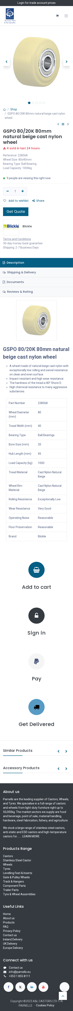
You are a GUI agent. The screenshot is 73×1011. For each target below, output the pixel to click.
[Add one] (23, 191)
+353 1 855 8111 (19, 976)
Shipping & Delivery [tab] (21, 272)
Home (7, 914)
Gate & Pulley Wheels (16, 877)
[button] (6, 62)
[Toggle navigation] (66, 16)
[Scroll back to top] (63, 996)
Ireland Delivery (13, 939)
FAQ (5, 926)
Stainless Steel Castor (17, 860)
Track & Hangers (13, 881)
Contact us (10, 935)
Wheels (7, 864)
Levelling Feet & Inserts (17, 873)
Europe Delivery (13, 947)
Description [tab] (15, 263)
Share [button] (40, 201)
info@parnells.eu (20, 971)
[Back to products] (63, 124)
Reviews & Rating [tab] (19, 292)
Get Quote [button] (15, 211)
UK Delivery (10, 943)
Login (20, 2)
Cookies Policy (45, 1005)
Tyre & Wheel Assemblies (19, 894)
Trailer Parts (11, 890)
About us (9, 918)
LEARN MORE (31, 836)
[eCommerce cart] (57, 15)
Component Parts (14, 885)
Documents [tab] (15, 282)
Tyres (6, 868)
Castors (8, 856)
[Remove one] (7, 191)
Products (9, 922)
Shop (13, 109)
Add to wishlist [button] (18, 201)
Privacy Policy (11, 931)
